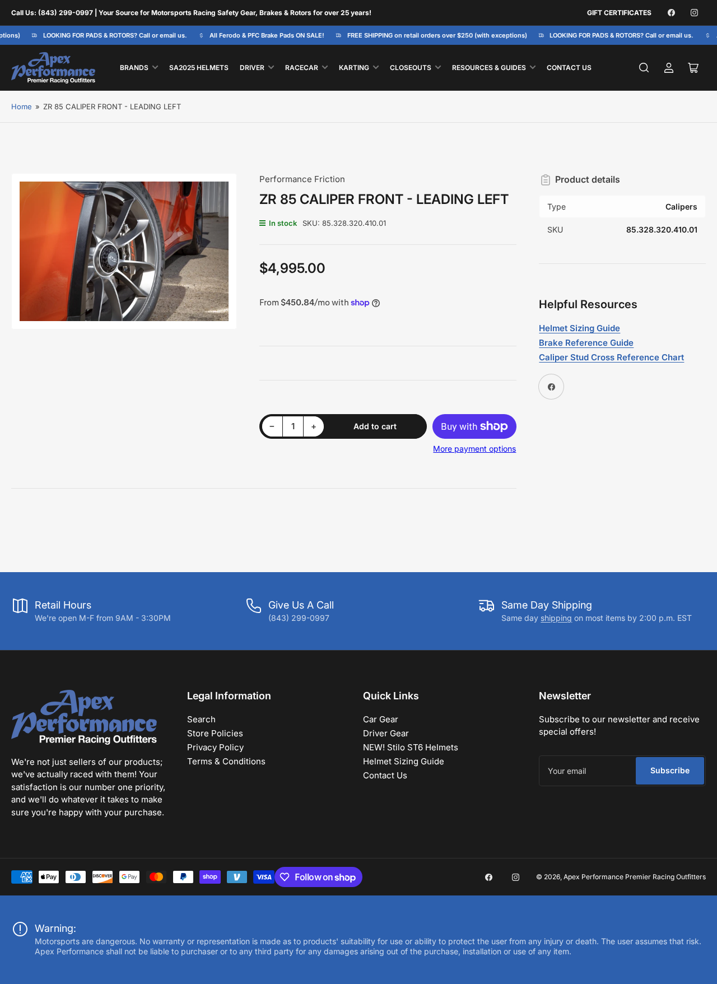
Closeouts (410, 67)
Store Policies (215, 733)
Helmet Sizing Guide (403, 761)
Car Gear (380, 719)
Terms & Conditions (226, 761)
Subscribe (670, 770)
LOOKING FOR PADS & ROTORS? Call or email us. (111, 35)
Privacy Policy (215, 747)
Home (21, 106)
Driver (252, 67)
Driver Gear (386, 733)
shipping (556, 618)
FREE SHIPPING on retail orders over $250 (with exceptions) (433, 35)
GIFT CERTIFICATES (619, 12)
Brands (134, 67)
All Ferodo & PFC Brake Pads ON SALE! (263, 35)
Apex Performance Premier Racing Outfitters (635, 876)
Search (201, 719)
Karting (354, 67)
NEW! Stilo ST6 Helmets (410, 747)
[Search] (644, 67)
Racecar (301, 67)
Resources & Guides (489, 67)
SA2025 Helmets (199, 67)
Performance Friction (302, 179)
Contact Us (569, 67)
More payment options (474, 448)
